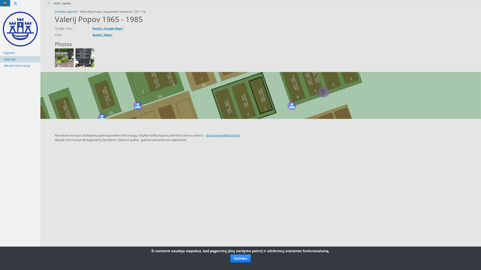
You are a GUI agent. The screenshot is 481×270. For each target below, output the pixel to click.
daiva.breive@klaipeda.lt (223, 135)
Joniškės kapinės (66, 12)
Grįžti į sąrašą (62, 3)
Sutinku (240, 258)
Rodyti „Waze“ (102, 35)
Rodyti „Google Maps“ (108, 28)
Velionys (10, 59)
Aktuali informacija (17, 66)
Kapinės (9, 53)
